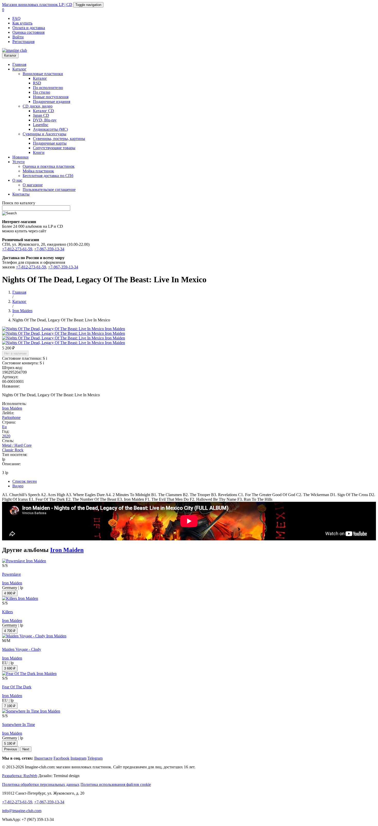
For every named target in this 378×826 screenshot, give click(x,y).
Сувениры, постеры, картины (59, 138)
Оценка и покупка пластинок (49, 166)
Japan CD (41, 115)
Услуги (18, 162)
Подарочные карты (50, 143)
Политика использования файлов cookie (115, 784)
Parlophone (11, 417)
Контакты (21, 194)
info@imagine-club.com (21, 811)
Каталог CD (43, 111)
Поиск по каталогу (18, 203)
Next (25, 749)
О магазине (33, 185)
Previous (10, 749)
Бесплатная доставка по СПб (48, 175)
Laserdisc (40, 124)
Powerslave (11, 574)
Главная (19, 64)
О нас (17, 180)
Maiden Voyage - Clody (21, 649)
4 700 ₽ (9, 631)
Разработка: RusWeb (19, 776)
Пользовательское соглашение (49, 189)
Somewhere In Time (18, 724)
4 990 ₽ (9, 593)
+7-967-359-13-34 (49, 249)
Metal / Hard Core (17, 445)
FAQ (16, 18)
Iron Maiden (12, 408)
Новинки (20, 157)
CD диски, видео (37, 106)
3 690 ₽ (9, 668)
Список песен (24, 481)
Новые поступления (50, 97)
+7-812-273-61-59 (17, 249)
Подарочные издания (51, 101)
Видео (17, 486)
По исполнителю (48, 87)
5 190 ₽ (9, 743)
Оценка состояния (28, 32)
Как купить (22, 23)
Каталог (10, 55)
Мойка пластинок (38, 171)
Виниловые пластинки (43, 74)
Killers (7, 612)
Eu (4, 427)
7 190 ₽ (9, 706)
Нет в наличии (15, 353)
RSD (37, 83)
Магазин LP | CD (37, 4)
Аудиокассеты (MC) (50, 129)
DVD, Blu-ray (45, 120)
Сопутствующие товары (54, 148)
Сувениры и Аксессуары (44, 134)
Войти (18, 37)
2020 (6, 436)
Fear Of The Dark (16, 687)
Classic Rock (12, 450)
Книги (38, 152)
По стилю (41, 92)
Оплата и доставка (28, 27)
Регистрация (23, 41)
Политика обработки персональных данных (40, 784)
